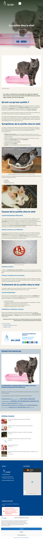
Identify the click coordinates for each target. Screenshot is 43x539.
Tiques (6, 407)
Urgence (12, 407)
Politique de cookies (17, 537)
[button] (41, 517)
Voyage (32, 407)
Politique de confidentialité (24, 537)
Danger (34, 401)
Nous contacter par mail (8, 480)
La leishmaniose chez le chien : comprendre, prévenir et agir (19, 438)
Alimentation (6, 399)
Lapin (21, 403)
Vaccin (21, 407)
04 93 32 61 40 (6, 474)
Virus (28, 407)
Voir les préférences (21, 535)
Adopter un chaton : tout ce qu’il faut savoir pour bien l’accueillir (20, 425)
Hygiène (4, 403)
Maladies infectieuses (9, 405)
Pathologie (23, 41)
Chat (18, 41)
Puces (2, 407)
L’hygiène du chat (7, 326)
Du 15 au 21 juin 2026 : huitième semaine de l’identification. (19, 419)
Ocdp (21, 174)
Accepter (21, 528)
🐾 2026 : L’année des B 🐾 (13, 445)
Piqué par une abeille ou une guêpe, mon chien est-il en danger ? (20, 432)
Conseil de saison (20, 401)
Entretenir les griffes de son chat (10, 325)
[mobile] (20, 3)
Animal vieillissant (15, 399)
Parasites (22, 405)
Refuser (21, 531)
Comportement (5, 401)
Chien (31, 399)
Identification (12, 403)
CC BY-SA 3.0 (24, 174)
